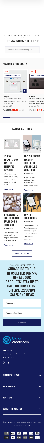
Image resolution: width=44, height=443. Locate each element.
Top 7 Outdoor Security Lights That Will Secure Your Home (32, 163)
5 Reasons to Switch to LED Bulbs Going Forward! (11, 220)
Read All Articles (22, 253)
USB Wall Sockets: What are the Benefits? (11, 161)
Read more (8, 189)
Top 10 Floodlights (30, 216)
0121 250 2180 (8, 357)
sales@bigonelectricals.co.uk (14, 354)
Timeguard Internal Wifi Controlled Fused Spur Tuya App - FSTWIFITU (15, 101)
